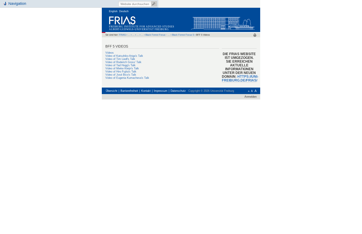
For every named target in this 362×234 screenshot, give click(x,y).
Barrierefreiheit (129, 90)
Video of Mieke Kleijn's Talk (122, 68)
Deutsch (124, 11)
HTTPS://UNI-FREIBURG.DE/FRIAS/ (240, 78)
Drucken (255, 35)
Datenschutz (178, 90)
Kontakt (146, 90)
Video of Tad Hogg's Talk (120, 65)
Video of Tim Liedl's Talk (120, 59)
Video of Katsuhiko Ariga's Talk (124, 55)
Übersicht (111, 90)
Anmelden (250, 96)
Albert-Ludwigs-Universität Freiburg (139, 29)
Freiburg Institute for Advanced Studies (141, 26)
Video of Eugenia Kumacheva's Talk (127, 77)
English (113, 11)
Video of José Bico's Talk (120, 74)
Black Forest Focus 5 (183, 35)
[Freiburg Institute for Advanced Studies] (223, 22)
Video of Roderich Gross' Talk (123, 62)
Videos (109, 52)
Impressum (160, 90)
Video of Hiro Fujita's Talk (120, 71)
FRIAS (122, 35)
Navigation (17, 3)
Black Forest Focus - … (157, 35)
